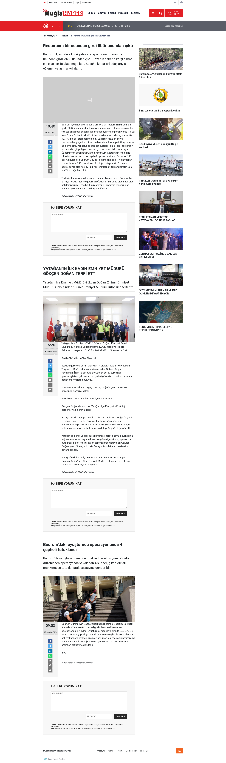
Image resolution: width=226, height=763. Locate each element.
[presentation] (52, 26)
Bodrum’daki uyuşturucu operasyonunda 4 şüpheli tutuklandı (104, 26)
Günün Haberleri (66, 3)
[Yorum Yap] (50, 171)
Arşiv (77, 3)
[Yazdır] (50, 166)
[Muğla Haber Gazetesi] (63, 13)
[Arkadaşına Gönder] (50, 161)
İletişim (120, 751)
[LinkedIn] (50, 152)
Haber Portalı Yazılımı (56, 759)
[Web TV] (175, 2)
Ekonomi (123, 13)
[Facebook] (50, 142)
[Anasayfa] (44, 3)
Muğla (91, 13)
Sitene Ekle (86, 3)
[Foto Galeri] (181, 2)
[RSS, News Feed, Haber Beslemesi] (179, 750)
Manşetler (53, 3)
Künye (110, 751)
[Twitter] (50, 147)
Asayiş (102, 13)
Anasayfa (101, 751)
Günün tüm (174, 26)
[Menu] (153, 13)
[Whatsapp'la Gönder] (50, 156)
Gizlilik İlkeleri (131, 751)
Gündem (135, 13)
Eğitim (112, 13)
